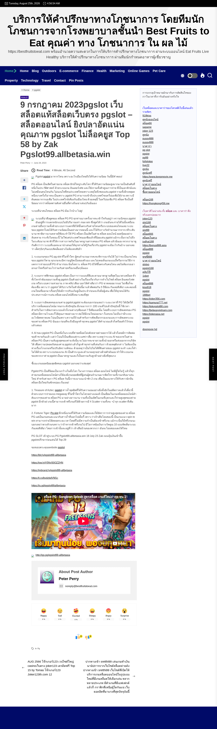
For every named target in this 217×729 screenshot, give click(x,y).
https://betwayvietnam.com (157, 310)
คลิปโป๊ (146, 272)
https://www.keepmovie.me (157, 176)
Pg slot (54, 413)
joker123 (147, 218)
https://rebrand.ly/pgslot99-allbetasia (51, 470)
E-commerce (68, 71)
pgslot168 (148, 268)
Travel (46, 80)
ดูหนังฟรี (147, 173)
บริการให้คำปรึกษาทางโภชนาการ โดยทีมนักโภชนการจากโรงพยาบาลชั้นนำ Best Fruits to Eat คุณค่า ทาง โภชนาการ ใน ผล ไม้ (108, 31)
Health (101, 71)
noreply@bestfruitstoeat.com (81, 586)
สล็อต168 (147, 199)
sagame (147, 127)
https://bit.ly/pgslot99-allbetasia (48, 455)
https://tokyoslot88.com (155, 306)
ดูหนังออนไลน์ (150, 119)
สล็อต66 (147, 123)
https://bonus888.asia (154, 245)
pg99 (145, 157)
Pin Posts (76, 80)
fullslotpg (147, 161)
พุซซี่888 (147, 256)
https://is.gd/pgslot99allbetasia (48, 485)
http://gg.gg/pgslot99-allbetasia (53, 555)
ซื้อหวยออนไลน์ (151, 192)
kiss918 (146, 287)
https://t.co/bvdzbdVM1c (44, 478)
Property (11, 80)
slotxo (145, 264)
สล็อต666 (147, 234)
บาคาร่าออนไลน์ (151, 184)
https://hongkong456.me (156, 203)
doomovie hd (149, 329)
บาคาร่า (147, 146)
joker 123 (147, 131)
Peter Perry (25, 163)
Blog (35, 71)
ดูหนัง (145, 134)
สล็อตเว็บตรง (149, 188)
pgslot (24, 97)
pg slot (146, 150)
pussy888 (147, 138)
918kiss (146, 115)
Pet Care (159, 71)
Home (9, 71)
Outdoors (49, 71)
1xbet (145, 276)
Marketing (117, 71)
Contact (60, 80)
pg (38, 648)
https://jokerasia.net (153, 314)
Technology (29, 80)
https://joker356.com (153, 298)
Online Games (138, 71)
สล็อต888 (147, 249)
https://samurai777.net (154, 302)
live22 (145, 165)
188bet (146, 295)
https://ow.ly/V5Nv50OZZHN (47, 462)
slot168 (146, 222)
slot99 (145, 230)
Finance (88, 71)
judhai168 (148, 241)
